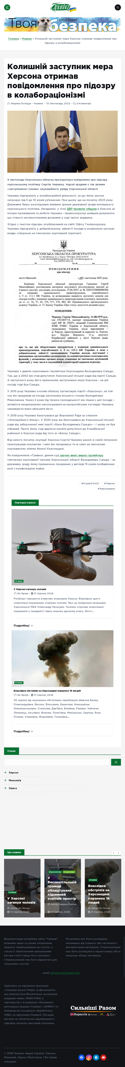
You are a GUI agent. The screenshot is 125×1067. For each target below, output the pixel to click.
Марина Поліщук (21, 104)
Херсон (110, 484)
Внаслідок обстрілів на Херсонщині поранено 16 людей (47, 690)
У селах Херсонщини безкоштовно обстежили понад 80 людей (62, 894)
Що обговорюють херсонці (18, 879)
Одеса (13, 788)
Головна (13, 39)
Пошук (11, 751)
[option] (22, 888)
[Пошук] (116, 762)
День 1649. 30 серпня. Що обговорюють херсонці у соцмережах (19, 894)
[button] (113, 852)
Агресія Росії (91, 484)
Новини (27, 39)
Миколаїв (15, 780)
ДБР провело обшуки (82, 209)
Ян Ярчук (22, 594)
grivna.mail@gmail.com (65, 973)
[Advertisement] (62, 820)
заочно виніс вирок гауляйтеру (81, 455)
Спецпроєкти (15, 875)
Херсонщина (107, 489)
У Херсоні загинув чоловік (30, 589)
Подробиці (22, 625)
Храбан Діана (26, 908)
